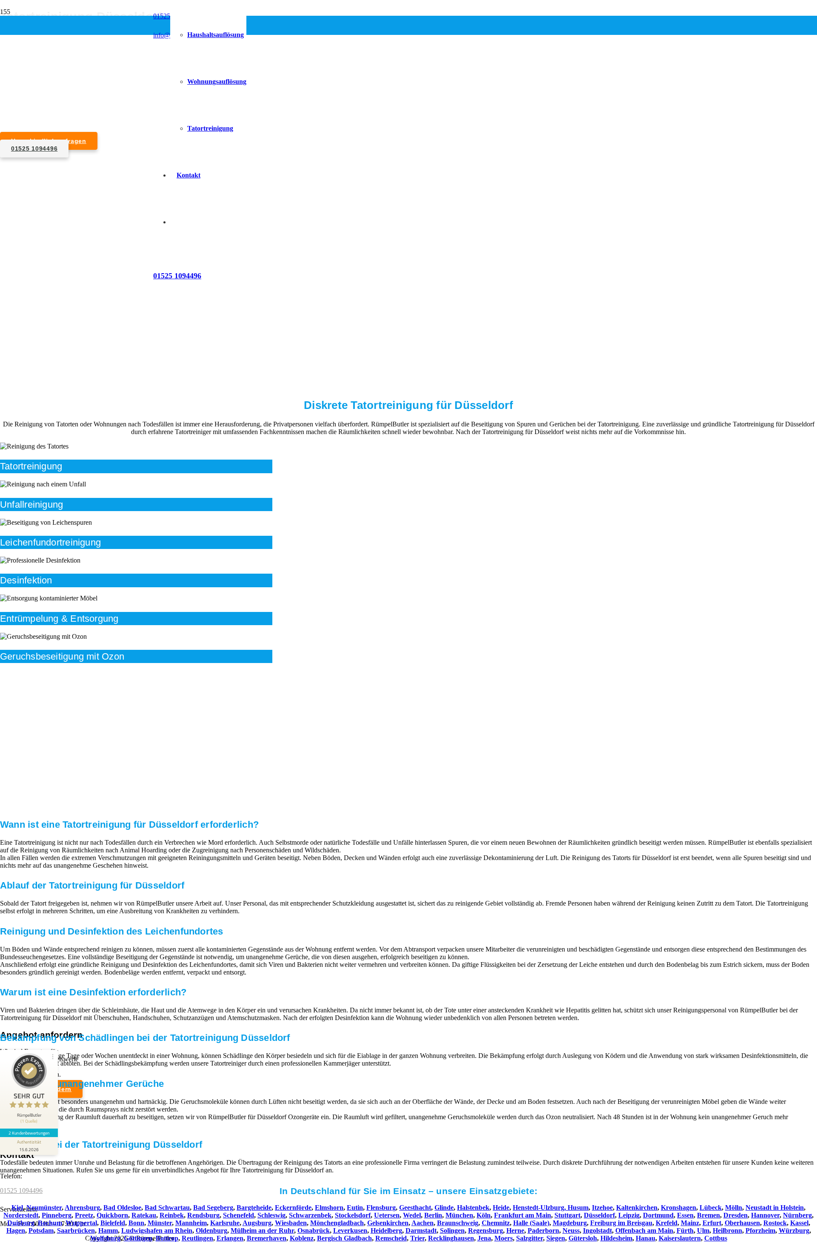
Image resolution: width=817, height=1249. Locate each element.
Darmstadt (421, 1230)
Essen (685, 1215)
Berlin (433, 1215)
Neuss (571, 1230)
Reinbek (172, 1215)
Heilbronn (727, 1230)
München (459, 1215)
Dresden (735, 1215)
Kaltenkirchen (636, 1207)
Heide (501, 1207)
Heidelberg (386, 1230)
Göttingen (138, 1238)
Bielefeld (112, 1222)
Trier (417, 1238)
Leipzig (629, 1215)
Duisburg (20, 1222)
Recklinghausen (451, 1238)
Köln (484, 1215)
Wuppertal (81, 1222)
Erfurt (712, 1222)
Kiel (17, 1207)
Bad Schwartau (167, 1207)
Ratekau (143, 1215)
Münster (160, 1222)
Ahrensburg (82, 1207)
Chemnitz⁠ (496, 1222)
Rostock (775, 1222)
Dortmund (658, 1215)
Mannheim (191, 1222)
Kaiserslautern (680, 1238)
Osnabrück (313, 1230)
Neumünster (44, 1207)
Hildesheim (616, 1238)
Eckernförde (293, 1207)
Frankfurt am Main (522, 1215)
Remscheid (391, 1238)
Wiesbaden (291, 1222)
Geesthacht (415, 1207)
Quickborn (112, 1215)
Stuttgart (567, 1215)
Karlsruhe (225, 1222)
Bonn (136, 1222)
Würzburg (794, 1230)
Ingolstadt (597, 1230)
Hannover (765, 1215)
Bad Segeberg (213, 1207)
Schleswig (271, 1215)
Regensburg (485, 1230)
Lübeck (711, 1207)
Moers (503, 1238)
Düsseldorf (599, 1215)
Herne (515, 1230)
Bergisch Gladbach (344, 1238)
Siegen (555, 1238)
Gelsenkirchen (387, 1222)
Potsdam (41, 1230)
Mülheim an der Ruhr (262, 1230)
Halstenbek (473, 1207)
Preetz (84, 1215)
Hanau (645, 1238)
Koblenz (302, 1238)
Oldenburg (211, 1230)
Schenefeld (238, 1215)
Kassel (799, 1222)
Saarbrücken (76, 1230)
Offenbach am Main (644, 1230)
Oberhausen (742, 1222)
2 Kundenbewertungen (29, 1133)
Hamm (108, 1230)
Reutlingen (197, 1238)
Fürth (685, 1230)
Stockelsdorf (353, 1215)
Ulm (703, 1230)
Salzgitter (529, 1238)
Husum (578, 1207)
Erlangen (230, 1238)
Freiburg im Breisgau (621, 1222)
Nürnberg (797, 1215)
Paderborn (543, 1230)
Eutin (355, 1207)
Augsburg (257, 1222)
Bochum (50, 1222)
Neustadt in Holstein (775, 1207)
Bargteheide (254, 1207)
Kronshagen (678, 1207)
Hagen (15, 1230)
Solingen (452, 1230)
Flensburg (381, 1207)
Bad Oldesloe (122, 1207)
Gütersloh (582, 1238)
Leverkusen (350, 1230)
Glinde (444, 1207)
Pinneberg (56, 1215)
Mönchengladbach (337, 1222)
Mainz (690, 1222)
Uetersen (387, 1215)
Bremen (708, 1215)
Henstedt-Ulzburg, (540, 1207)
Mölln (733, 1207)
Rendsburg (203, 1215)
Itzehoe (602, 1207)
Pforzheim (760, 1230)
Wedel (412, 1215)
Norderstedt (20, 1215)
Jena (484, 1238)
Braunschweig (457, 1222)
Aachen (422, 1222)
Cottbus (715, 1238)
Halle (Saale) (531, 1222)
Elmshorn (329, 1207)
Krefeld (666, 1222)
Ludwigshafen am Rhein (156, 1230)
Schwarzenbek (310, 1215)
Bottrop (167, 1238)
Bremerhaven (266, 1238)
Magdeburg (570, 1222)
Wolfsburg (105, 1238)
